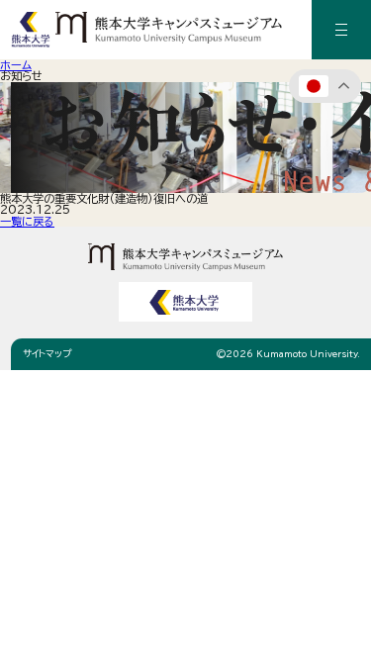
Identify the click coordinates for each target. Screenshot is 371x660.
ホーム (16, 64)
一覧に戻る (27, 221)
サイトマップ (47, 353)
